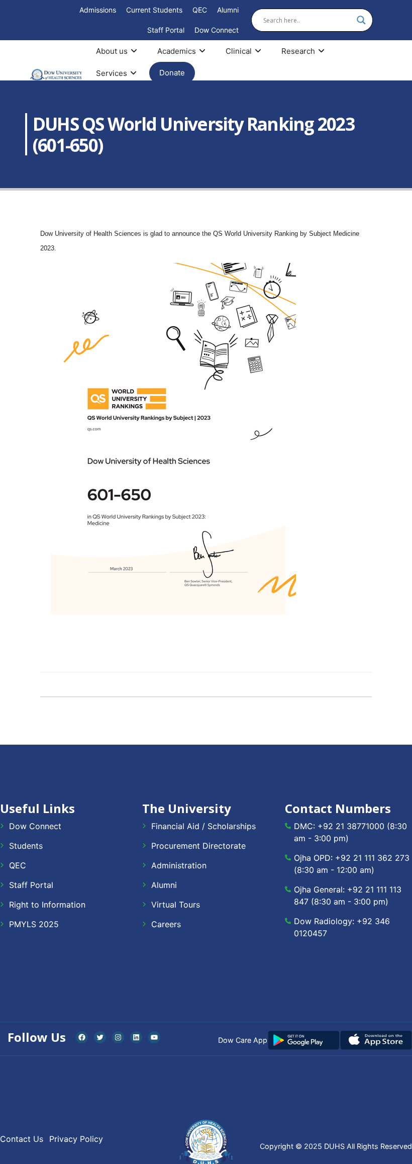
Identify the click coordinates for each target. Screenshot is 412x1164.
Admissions (97, 10)
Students (26, 846)
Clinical (239, 51)
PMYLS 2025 (34, 924)
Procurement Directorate (198, 846)
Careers (166, 924)
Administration (179, 865)
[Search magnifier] (361, 20)
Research (298, 51)
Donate (172, 72)
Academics (176, 51)
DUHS (334, 1146)
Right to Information (47, 905)
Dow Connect (216, 30)
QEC (199, 10)
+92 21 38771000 (351, 826)
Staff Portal (165, 30)
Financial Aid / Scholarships (203, 826)
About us (112, 51)
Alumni (228, 10)
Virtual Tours (175, 905)
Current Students (154, 10)
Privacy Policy (76, 1139)
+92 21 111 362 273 (372, 858)
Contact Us (21, 1139)
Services (111, 73)
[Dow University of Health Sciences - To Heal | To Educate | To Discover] (56, 74)
